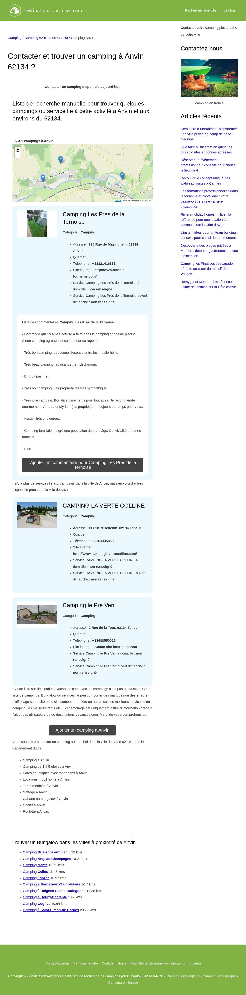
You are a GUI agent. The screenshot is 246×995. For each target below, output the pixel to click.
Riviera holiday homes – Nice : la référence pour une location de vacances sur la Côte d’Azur (206, 220)
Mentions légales (86, 963)
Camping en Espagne (219, 976)
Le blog (229, 10)
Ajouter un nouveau (186, 963)
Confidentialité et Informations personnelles (135, 963)
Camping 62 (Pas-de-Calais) (46, 38)
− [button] (18, 155)
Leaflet (118, 200)
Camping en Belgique (182, 976)
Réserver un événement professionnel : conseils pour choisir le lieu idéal (208, 165)
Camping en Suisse (123, 982)
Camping (15, 38)
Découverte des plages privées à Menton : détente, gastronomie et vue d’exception (209, 251)
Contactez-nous (57, 963)
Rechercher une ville (201, 10)
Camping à (51, 884)
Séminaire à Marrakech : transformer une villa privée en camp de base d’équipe (209, 134)
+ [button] (18, 149)
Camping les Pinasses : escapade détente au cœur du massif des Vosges (207, 269)
